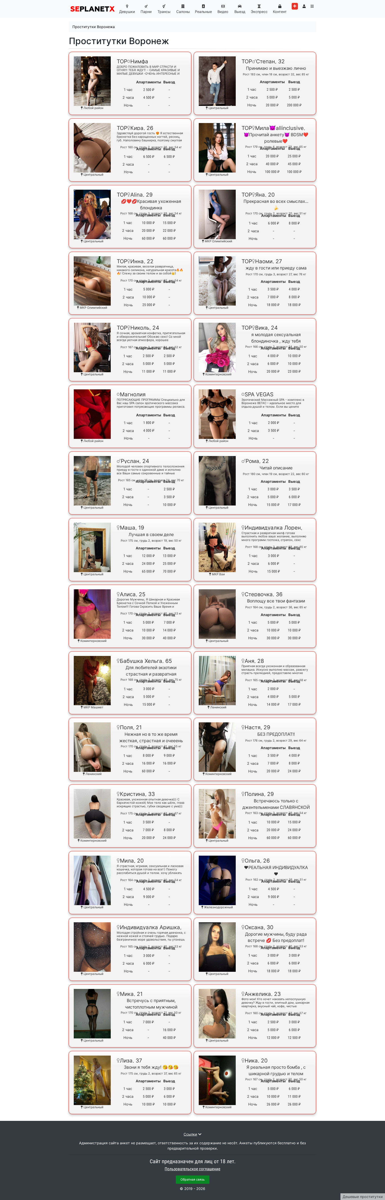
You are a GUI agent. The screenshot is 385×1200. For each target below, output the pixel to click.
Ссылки (190, 1134)
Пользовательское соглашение (192, 1169)
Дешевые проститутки (363, 1196)
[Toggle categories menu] (312, 6)
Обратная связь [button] (192, 1179)
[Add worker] (295, 6)
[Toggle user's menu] (304, 6)
